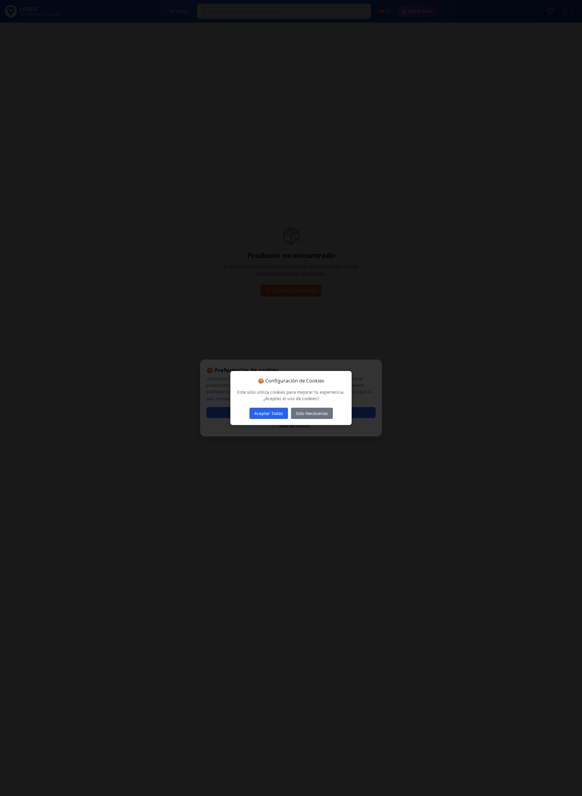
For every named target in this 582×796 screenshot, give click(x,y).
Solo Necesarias (312, 413)
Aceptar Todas (268, 413)
